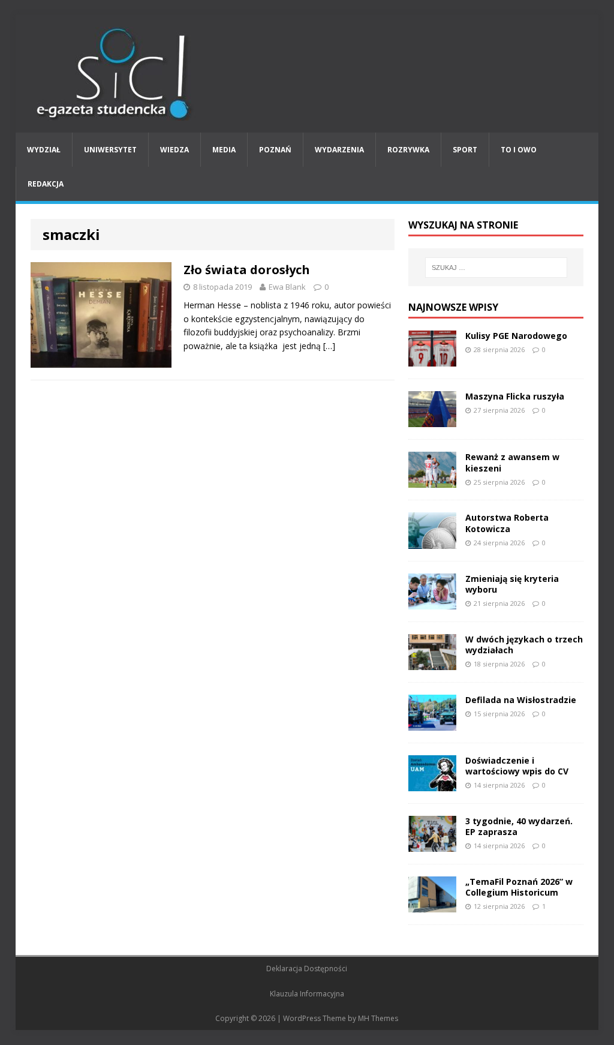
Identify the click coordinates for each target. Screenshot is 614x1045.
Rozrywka (408, 150)
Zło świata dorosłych (246, 270)
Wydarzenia (339, 150)
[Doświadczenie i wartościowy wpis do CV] (432, 784)
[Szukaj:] (496, 267)
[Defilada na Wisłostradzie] (432, 723)
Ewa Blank (287, 286)
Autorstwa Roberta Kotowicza (507, 523)
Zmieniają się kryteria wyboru (512, 584)
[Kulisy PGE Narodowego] (432, 359)
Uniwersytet (110, 150)
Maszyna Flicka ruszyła (514, 396)
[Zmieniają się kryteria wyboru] (432, 602)
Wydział (44, 150)
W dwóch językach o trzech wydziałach (524, 644)
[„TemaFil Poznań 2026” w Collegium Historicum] (432, 905)
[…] (329, 346)
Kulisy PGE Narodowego (516, 335)
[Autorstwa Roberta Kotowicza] (432, 541)
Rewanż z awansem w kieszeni (512, 462)
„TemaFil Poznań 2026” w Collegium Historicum (519, 887)
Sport (465, 150)
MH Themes (378, 1018)
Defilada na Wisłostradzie (520, 699)
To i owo (519, 150)
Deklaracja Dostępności (306, 968)
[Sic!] (307, 74)
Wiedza (174, 150)
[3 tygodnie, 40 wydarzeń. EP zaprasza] (432, 845)
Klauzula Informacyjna (307, 994)
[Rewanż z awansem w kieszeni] (432, 481)
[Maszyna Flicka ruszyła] (432, 420)
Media (224, 150)
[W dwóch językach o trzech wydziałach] (432, 662)
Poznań (275, 150)
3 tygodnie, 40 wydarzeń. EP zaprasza (519, 826)
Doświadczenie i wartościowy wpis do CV (516, 766)
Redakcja (46, 184)
